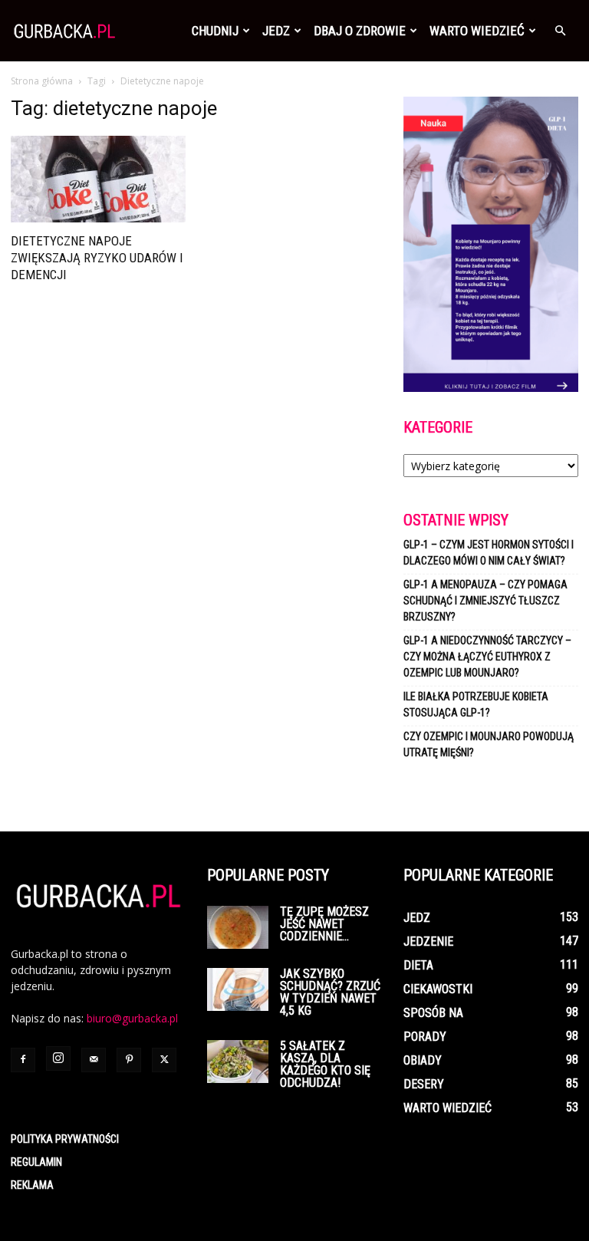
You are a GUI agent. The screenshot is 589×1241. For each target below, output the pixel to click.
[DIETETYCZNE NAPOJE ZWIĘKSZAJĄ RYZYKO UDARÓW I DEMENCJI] (98, 179)
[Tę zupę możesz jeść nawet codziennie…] (237, 927)
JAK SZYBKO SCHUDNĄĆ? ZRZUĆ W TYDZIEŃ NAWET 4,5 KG (330, 992)
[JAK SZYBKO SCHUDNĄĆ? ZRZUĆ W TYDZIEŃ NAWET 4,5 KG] (237, 989)
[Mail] (93, 1060)
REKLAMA (32, 1185)
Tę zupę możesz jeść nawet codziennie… (324, 923)
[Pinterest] (129, 1060)
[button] (559, 31)
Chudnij (215, 30)
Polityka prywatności (65, 1139)
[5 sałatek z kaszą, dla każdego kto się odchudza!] (237, 1061)
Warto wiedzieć (477, 30)
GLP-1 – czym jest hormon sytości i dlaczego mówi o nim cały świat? (488, 552)
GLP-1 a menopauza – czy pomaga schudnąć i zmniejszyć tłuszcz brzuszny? (485, 600)
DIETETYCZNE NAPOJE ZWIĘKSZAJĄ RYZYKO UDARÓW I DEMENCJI (97, 257)
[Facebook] (23, 1060)
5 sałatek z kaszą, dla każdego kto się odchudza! (325, 1064)
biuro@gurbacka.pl (132, 1018)
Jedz (276, 30)
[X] (164, 1060)
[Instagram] (58, 1058)
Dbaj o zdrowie (360, 30)
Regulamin (36, 1162)
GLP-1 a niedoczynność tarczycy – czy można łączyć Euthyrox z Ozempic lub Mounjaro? (487, 656)
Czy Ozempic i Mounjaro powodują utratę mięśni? (488, 744)
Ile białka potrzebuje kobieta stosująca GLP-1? (475, 704)
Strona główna (42, 80)
